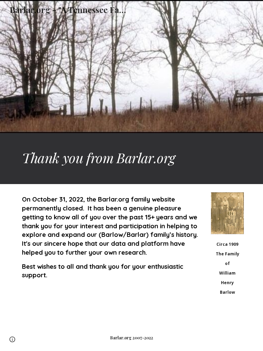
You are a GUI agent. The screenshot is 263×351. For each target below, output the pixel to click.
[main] (131, 158)
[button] (12, 339)
